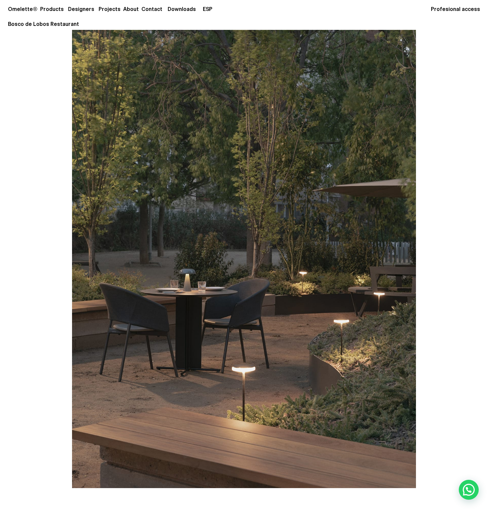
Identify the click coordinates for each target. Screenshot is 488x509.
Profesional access (455, 9)
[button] (469, 490)
